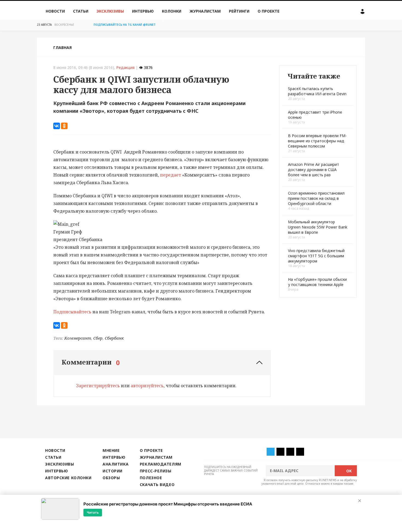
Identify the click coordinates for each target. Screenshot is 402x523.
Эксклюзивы (110, 11)
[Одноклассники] (64, 126)
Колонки (171, 11)
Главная (62, 47)
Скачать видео (157, 484)
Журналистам (205, 11)
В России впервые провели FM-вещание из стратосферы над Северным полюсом (317, 141)
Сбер (98, 338)
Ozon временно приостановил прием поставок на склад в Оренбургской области (316, 198)
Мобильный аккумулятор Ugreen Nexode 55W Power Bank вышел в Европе (317, 227)
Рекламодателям (160, 464)
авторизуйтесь (147, 386)
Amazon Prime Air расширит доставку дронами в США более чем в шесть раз (313, 169)
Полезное (151, 477)
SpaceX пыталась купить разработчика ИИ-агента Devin (317, 91)
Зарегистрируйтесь (98, 386)
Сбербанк (114, 338)
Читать (93, 512)
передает (170, 175)
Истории (113, 470)
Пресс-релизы (155, 470)
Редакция (125, 67)
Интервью (143, 11)
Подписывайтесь (72, 312)
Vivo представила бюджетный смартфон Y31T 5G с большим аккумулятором (316, 256)
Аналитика (116, 464)
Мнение (111, 450)
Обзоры (111, 477)
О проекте (268, 11)
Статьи (80, 11)
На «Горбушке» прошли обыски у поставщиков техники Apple (317, 282)
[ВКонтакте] (56, 126)
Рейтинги (239, 11)
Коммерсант (77, 338)
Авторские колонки (68, 477)
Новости (55, 11)
